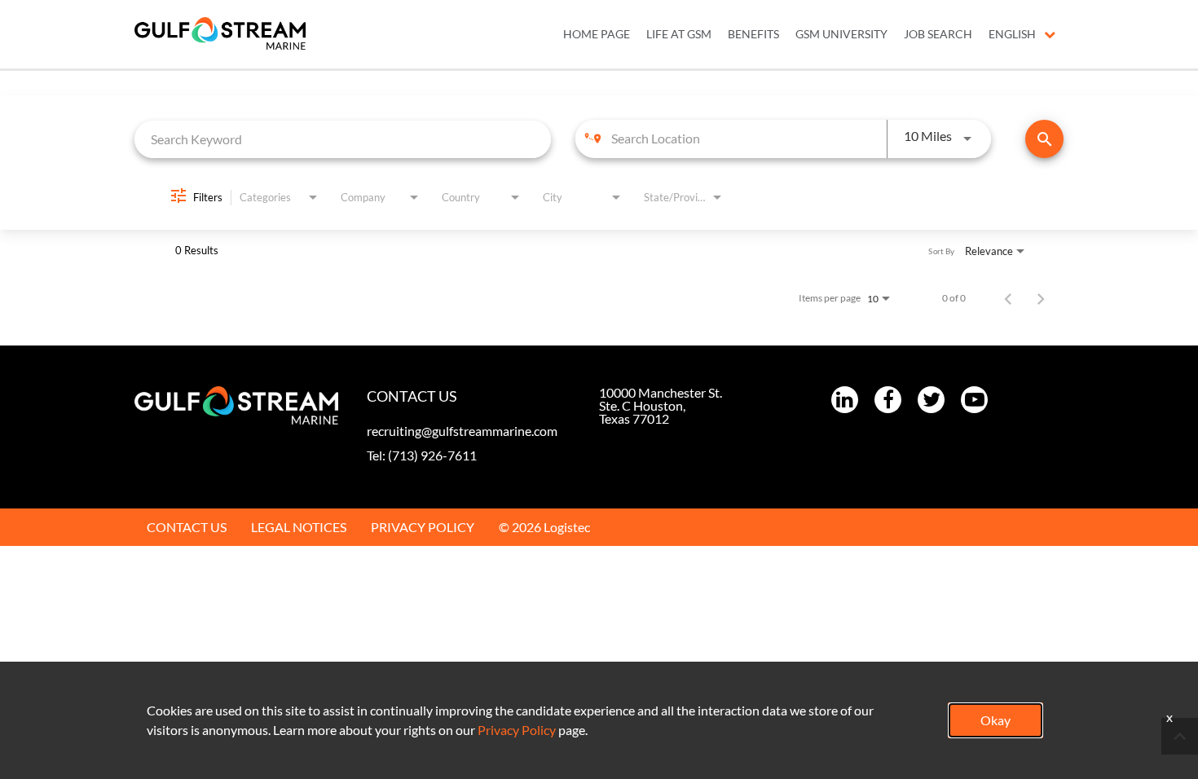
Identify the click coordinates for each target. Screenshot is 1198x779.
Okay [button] (995, 720)
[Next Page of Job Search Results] (1040, 298)
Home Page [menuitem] (596, 34)
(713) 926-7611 (432, 455)
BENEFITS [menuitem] (753, 34)
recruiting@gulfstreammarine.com (462, 430)
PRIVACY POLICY (422, 527)
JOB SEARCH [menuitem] (938, 34)
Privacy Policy (517, 729)
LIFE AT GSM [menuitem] (678, 34)
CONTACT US (187, 527)
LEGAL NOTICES (298, 527)
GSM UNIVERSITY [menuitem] (841, 34)
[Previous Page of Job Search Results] (1008, 298)
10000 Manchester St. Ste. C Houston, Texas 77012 (660, 405)
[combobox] (343, 139)
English (1012, 34)
